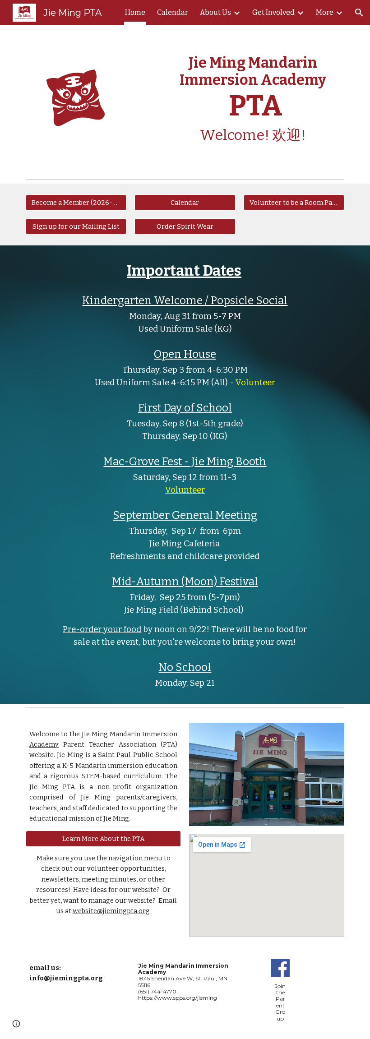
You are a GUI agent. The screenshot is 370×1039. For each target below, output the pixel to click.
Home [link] (135, 12)
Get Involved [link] (273, 12)
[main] (253, 100)
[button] (359, 12)
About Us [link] (215, 12)
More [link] (324, 12)
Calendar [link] (172, 12)
